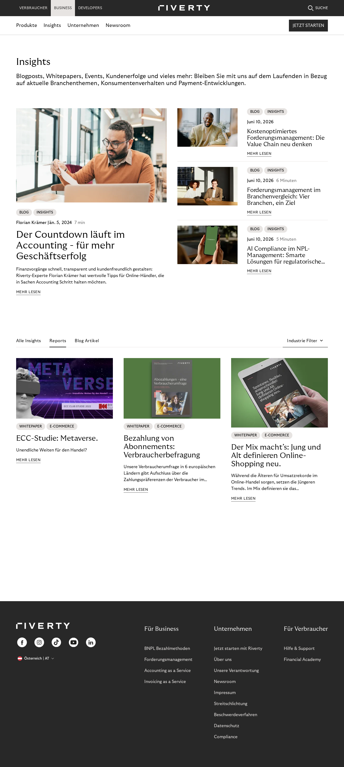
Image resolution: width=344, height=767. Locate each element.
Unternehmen (83, 25)
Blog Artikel (87, 341)
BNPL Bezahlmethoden (167, 648)
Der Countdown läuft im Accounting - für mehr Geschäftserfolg (70, 245)
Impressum (225, 693)
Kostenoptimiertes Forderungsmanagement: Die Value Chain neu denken (286, 137)
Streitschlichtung (230, 704)
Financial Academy (302, 659)
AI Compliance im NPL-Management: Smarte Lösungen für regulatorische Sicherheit (284, 255)
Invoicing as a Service (165, 682)
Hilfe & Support (299, 648)
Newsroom (118, 25)
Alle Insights (28, 341)
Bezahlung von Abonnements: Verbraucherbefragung (162, 447)
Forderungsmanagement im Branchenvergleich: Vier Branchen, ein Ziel (284, 196)
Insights (52, 25)
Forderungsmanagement (168, 659)
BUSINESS (63, 8)
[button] (305, 341)
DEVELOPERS (90, 8)
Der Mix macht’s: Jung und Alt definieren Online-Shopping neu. (276, 455)
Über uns (223, 659)
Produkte (26, 25)
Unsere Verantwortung (236, 670)
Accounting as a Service (167, 670)
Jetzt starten (308, 25)
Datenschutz (226, 726)
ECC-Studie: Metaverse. (57, 438)
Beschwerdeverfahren (235, 715)
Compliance (226, 737)
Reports (57, 341)
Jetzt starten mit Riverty (238, 648)
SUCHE (321, 8)
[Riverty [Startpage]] (182, 8)
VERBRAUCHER (33, 8)
